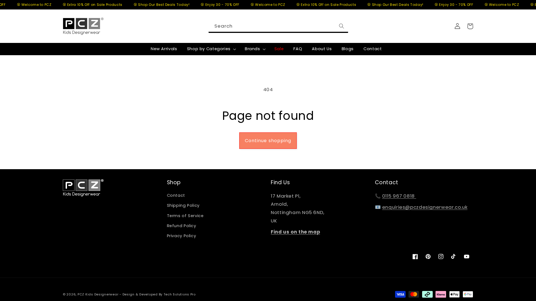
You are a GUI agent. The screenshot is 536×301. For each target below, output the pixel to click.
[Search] (341, 26)
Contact (176, 195)
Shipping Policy (183, 205)
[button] (210, 49)
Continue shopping (268, 140)
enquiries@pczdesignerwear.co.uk (425, 207)
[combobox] (278, 26)
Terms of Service (185, 216)
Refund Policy (181, 226)
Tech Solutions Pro (180, 294)
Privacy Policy (181, 236)
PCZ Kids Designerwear (98, 294)
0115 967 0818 (399, 196)
